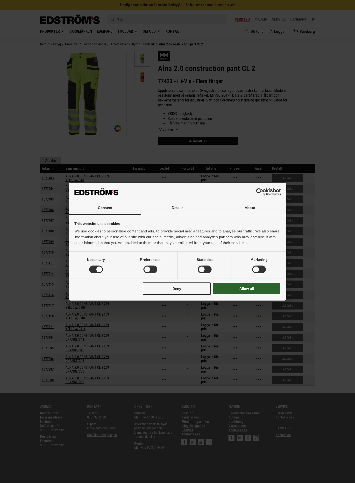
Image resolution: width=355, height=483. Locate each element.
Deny (176, 289)
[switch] (150, 269)
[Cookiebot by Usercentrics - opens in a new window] (260, 191)
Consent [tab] (105, 208)
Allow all (246, 289)
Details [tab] (178, 208)
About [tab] (250, 208)
